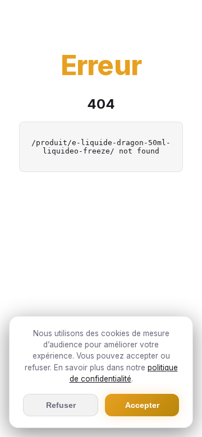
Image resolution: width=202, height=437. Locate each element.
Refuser (61, 405)
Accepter (142, 405)
